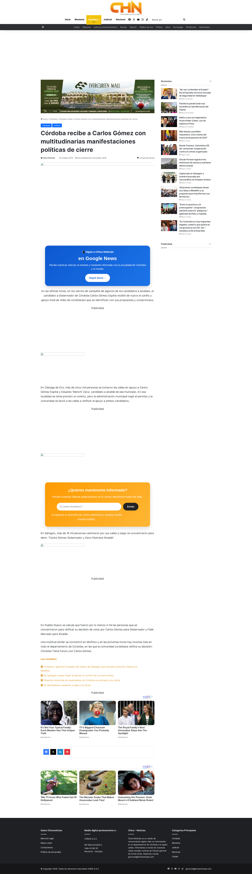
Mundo (123, 27)
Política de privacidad (51, 852)
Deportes (87, 27)
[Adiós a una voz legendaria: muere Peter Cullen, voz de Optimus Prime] (169, 121)
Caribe (77, 27)
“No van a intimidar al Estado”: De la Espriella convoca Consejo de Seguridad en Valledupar (195, 92)
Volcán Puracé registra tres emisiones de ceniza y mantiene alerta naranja (195, 162)
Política (159, 27)
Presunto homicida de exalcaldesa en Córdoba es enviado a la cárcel (81, 680)
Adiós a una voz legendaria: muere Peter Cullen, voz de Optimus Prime (193, 120)
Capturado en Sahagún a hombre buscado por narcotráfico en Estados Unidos (195, 176)
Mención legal (47, 838)
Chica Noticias (49, 158)
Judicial (107, 19)
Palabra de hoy (146, 27)
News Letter (46, 843)
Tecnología (178, 27)
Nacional (120, 19)
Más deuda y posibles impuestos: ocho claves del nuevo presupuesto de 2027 (193, 134)
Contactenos (47, 847)
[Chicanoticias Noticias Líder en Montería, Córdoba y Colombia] (126, 7)
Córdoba (93, 19)
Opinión (133, 27)
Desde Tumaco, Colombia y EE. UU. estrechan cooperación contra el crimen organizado (194, 148)
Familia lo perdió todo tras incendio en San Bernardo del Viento (193, 106)
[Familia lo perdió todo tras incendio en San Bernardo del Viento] (169, 107)
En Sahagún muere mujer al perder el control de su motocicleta (78, 675)
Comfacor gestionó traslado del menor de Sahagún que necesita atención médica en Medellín (89, 668)
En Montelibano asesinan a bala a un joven (67, 685)
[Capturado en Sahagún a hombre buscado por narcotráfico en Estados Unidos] (169, 177)
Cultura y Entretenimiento (105, 27)
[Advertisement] (126, 55)
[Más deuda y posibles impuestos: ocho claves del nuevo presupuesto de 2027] (169, 135)
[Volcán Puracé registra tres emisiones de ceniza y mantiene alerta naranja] (169, 163)
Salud (167, 27)
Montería (79, 19)
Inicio (68, 19)
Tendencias (191, 27)
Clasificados (204, 27)
